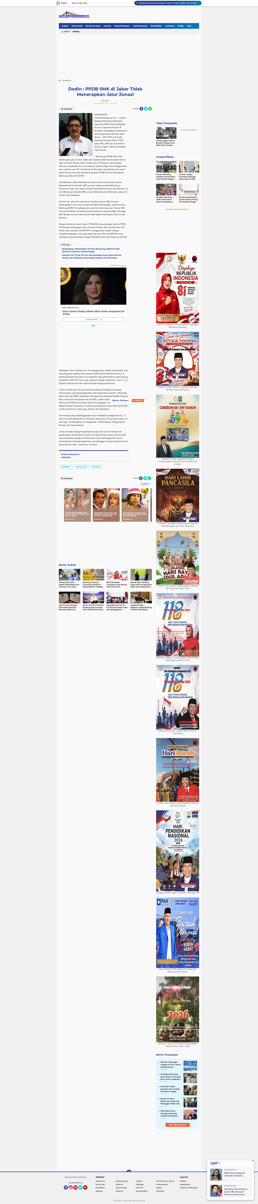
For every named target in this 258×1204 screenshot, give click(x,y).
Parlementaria (140, 26)
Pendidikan (156, 26)
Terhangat (96, 467)
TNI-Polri (139, 1188)
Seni (189, 26)
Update (138, 400)
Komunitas (100, 1184)
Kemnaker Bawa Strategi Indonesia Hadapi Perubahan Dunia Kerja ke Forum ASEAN (170, 1113)
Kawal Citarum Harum (165, 1181)
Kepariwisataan (122, 26)
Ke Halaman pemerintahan (177, 209)
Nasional (119, 1184)
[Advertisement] (129, 55)
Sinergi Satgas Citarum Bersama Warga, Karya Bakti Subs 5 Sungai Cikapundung (165, 143)
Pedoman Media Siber (189, 1188)
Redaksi (183, 1181)
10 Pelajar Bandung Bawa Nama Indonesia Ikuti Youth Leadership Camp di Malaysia (170, 1076)
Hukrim (107, 26)
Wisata (159, 1188)
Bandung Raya (93, 26)
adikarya (99, 1191)
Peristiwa (169, 26)
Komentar (68, 109)
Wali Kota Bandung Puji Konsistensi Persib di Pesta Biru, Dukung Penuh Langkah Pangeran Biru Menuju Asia (169, 3)
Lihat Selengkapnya (177, 1125)
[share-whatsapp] (150, 109)
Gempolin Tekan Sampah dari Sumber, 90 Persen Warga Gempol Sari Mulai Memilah (170, 1089)
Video (66, 31)
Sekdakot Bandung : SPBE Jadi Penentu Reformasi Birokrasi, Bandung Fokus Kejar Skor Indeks (165, 199)
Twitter (81, 1191)
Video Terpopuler (167, 123)
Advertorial (77, 26)
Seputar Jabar (81, 467)
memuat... (66, 457)
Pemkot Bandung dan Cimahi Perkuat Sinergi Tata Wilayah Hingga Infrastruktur (188, 199)
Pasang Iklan (185, 1184)
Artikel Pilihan (165, 157)
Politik (181, 26)
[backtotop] (129, 1172)
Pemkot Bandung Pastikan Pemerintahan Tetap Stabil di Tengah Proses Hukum (165, 176)
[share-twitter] (146, 109)
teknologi (160, 1191)
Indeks (65, 26)
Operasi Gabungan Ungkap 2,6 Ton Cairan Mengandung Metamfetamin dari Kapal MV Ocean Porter (170, 1064)
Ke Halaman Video (188, 130)
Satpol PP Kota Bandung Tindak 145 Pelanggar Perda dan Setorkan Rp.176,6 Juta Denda (170, 1101)
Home (64, 3)
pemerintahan (142, 1191)
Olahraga (139, 1184)
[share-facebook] (141, 109)
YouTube (87, 1191)
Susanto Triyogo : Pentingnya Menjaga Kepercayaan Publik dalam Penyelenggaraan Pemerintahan (189, 176)
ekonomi (119, 1191)
